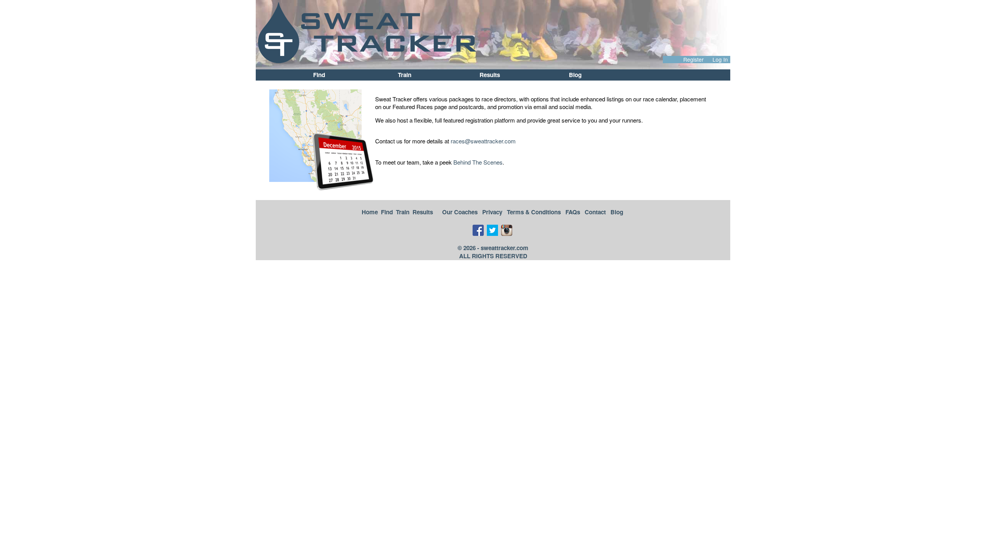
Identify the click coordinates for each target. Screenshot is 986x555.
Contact (595, 212)
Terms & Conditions (534, 212)
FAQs (572, 212)
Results (490, 75)
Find (319, 75)
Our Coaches (460, 212)
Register (693, 59)
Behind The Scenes (478, 162)
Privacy (492, 212)
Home (370, 212)
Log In (720, 59)
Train (404, 75)
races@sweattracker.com (483, 141)
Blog (575, 75)
